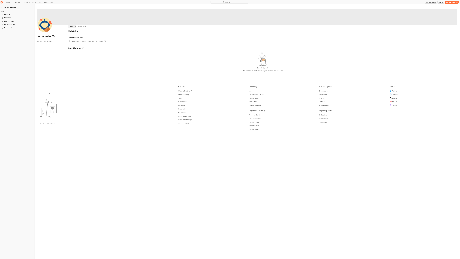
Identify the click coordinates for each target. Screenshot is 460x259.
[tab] (72, 26)
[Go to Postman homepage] (1, 2)
